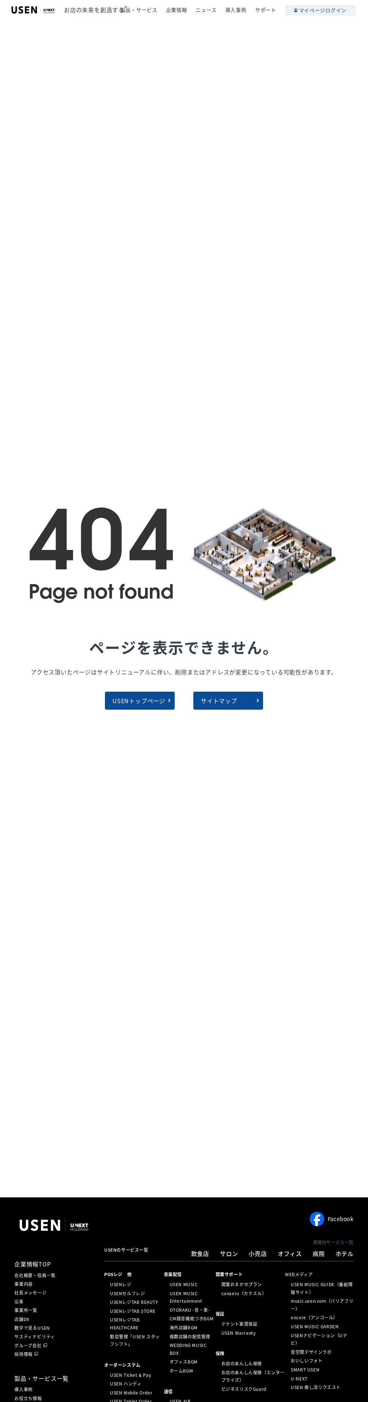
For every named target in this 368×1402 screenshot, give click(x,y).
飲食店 (200, 1253)
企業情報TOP (32, 1264)
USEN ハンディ (125, 1383)
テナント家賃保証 (239, 1324)
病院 (319, 1253)
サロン (229, 1253)
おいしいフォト (306, 1360)
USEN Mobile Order (131, 1392)
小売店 (258, 1253)
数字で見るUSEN (32, 1327)
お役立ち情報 (28, 1398)
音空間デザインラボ (311, 1352)
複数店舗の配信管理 (190, 1336)
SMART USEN (305, 1369)
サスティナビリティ (34, 1336)
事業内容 (23, 1284)
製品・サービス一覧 (41, 1378)
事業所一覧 (25, 1310)
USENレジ (121, 1284)
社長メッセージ (30, 1292)
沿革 (19, 1301)
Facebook (341, 1219)
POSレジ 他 (118, 1274)
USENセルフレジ (127, 1293)
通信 (168, 1391)
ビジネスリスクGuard (243, 1389)
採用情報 (23, 1354)
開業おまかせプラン (241, 1284)
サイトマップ (219, 700)
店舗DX (21, 1319)
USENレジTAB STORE (133, 1311)
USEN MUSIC (184, 1284)
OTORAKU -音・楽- (190, 1310)
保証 (220, 1314)
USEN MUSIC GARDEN (315, 1326)
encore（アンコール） (314, 1317)
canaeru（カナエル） (244, 1293)
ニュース (206, 9)
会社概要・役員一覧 (35, 1275)
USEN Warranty (238, 1332)
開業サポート (229, 1274)
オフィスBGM (184, 1361)
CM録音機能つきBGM (192, 1318)
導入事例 (236, 9)
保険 (220, 1353)
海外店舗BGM (184, 1327)
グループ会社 (28, 1345)
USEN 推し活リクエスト (316, 1387)
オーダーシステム (122, 1365)
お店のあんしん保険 (241, 1363)
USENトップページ (138, 700)
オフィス (290, 1253)
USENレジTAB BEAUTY (134, 1302)
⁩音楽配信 (173, 1274)
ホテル (345, 1253)
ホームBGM (181, 1370)
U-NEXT (299, 1378)
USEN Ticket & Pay (130, 1374)
